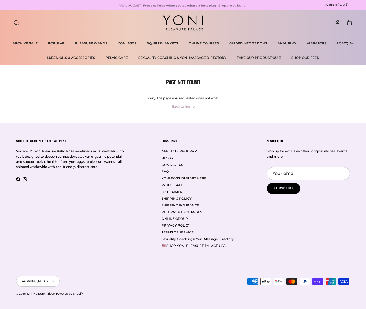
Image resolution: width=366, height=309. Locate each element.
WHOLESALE (172, 185)
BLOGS (167, 158)
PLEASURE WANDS (91, 43)
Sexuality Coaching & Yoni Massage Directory (198, 239)
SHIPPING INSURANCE (180, 205)
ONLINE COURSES (204, 43)
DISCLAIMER (172, 192)
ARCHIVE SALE (25, 43)
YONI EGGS (127, 43)
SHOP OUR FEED (305, 58)
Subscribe (283, 188)
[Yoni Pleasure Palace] (183, 23)
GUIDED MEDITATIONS (248, 43)
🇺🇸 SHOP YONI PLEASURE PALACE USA (194, 246)
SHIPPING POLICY (177, 199)
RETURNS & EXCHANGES (182, 212)
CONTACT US (172, 165)
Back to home (183, 106)
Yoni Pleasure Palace (41, 293)
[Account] (336, 23)
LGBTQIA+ (345, 43)
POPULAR (56, 43)
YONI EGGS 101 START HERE (184, 178)
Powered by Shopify (70, 293)
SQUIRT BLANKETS (162, 43)
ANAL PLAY (287, 43)
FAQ (165, 171)
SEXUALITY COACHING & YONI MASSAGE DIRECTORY (182, 58)
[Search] (16, 23)
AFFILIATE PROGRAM (179, 151)
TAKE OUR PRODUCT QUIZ (259, 58)
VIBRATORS (317, 43)
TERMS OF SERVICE (178, 232)
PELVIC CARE (117, 58)
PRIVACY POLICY (176, 225)
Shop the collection (232, 5)
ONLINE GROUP (175, 219)
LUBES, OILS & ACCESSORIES (71, 58)
